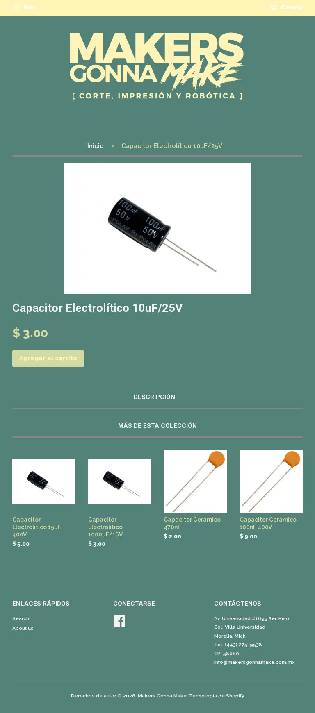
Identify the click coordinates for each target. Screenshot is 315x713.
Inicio (95, 146)
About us (23, 628)
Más (28, 7)
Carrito (291, 7)
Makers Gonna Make (162, 696)
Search (20, 618)
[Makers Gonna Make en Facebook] (119, 624)
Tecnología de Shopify (216, 696)
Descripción (154, 397)
